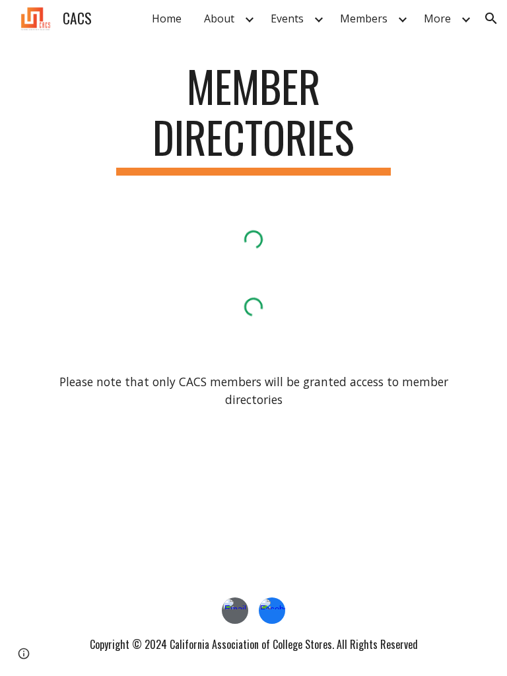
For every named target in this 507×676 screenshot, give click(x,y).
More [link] (437, 18)
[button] (491, 18)
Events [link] (287, 18)
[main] (253, 118)
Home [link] (167, 18)
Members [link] (364, 18)
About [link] (219, 18)
